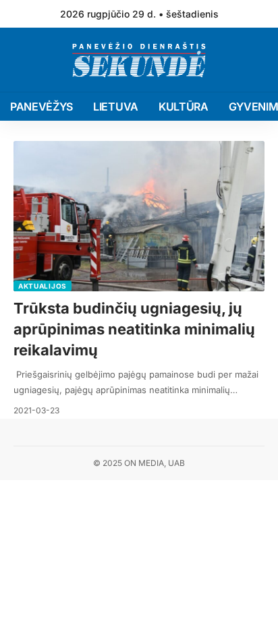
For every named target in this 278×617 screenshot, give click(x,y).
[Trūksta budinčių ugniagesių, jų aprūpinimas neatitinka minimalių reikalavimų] (139, 216)
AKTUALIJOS (42, 286)
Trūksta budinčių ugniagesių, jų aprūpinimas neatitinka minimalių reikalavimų (134, 329)
